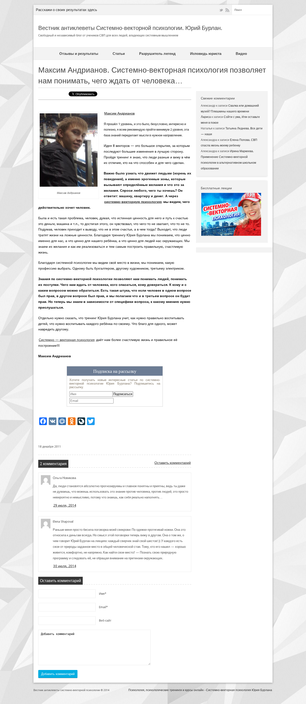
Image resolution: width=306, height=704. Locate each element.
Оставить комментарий (172, 463)
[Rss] (227, 10)
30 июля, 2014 (64, 566)
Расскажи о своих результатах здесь (66, 10)
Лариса (206, 117)
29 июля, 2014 (64, 505)
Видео (241, 54)
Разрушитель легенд (157, 54)
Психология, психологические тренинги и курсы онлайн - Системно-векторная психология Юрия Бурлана (200, 690)
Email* (103, 607)
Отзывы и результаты (78, 54)
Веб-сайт (105, 620)
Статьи (119, 54)
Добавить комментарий (58, 674)
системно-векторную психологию (133, 202)
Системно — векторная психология (67, 340)
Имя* (102, 593)
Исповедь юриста (205, 54)
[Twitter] (221, 10)
